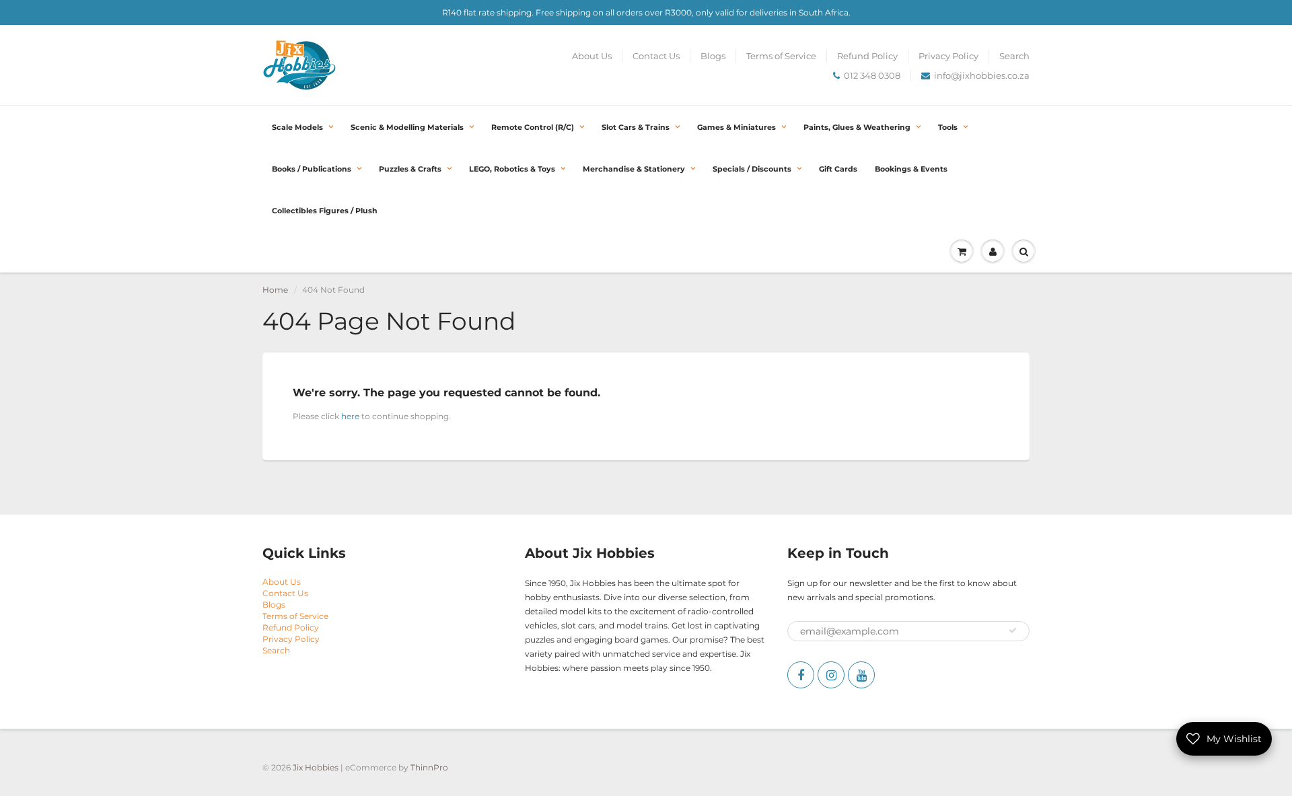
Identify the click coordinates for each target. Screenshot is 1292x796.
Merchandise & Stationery (634, 169)
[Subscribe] (1012, 630)
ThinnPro (429, 767)
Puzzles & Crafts (410, 169)
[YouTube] (861, 674)
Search (1014, 55)
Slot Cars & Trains (636, 127)
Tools (948, 127)
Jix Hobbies (315, 767)
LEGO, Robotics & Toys (512, 169)
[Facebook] (800, 674)
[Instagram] (831, 674)
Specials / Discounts (752, 169)
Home (275, 290)
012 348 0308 (872, 75)
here (350, 416)
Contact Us (656, 55)
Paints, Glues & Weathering (856, 127)
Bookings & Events (911, 169)
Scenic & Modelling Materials (407, 127)
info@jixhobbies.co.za (982, 75)
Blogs (713, 55)
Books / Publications (311, 169)
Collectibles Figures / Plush (325, 210)
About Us (592, 55)
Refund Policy (867, 55)
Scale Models (297, 127)
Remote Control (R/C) (532, 127)
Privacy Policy (948, 55)
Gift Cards (838, 169)
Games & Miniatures (736, 127)
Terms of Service (781, 55)
